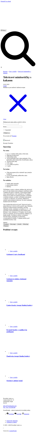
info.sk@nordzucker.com (9, 406)
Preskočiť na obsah (6, 1)
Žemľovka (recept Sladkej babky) (18, 356)
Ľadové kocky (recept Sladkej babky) (19, 305)
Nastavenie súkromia (12, 420)
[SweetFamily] (7, 7)
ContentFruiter (13, 431)
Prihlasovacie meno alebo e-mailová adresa (14, 122)
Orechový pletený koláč (15, 381)
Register (14, 136)
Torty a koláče (13, 251)
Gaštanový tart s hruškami (16, 254)
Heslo (4, 126)
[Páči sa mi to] (4, 139)
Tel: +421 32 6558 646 (9, 407)
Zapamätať (8, 130)
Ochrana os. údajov (12, 422)
